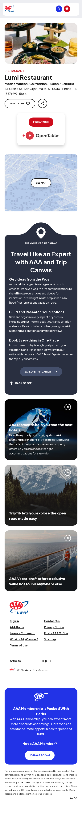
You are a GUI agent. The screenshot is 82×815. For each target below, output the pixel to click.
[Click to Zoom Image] (41, 43)
